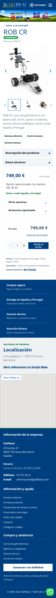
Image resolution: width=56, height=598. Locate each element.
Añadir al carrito (38, 245)
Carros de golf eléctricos (16, 543)
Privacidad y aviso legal (15, 512)
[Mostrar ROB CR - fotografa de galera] (28, 104)
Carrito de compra (12, 558)
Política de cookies (12, 517)
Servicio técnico (11, 553)
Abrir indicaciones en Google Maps (25, 367)
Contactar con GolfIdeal (28, 567)
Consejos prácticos (13, 502)
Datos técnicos (15, 162)
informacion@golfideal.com (32, 479)
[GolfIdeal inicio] (15, 5)
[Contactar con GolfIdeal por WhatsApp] (50, 592)
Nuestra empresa (12, 497)
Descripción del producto (22, 153)
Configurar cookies (13, 527)
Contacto (8, 522)
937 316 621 (30, 269)
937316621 (40, 5)
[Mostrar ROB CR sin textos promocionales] (14, 104)
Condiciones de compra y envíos (20, 507)
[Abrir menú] (50, 5)
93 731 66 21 (23, 475)
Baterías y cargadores (14, 548)
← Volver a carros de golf (15, 25)
